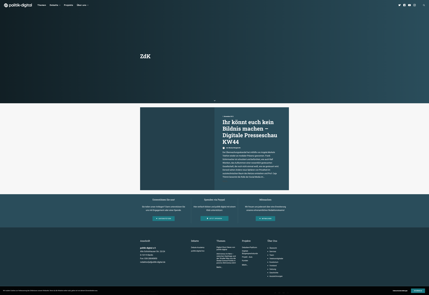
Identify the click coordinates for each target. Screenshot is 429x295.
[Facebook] (405, 5)
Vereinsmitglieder (276, 258)
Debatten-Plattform (249, 247)
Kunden (245, 260)
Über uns (81, 5)
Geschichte (273, 273)
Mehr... (225, 181)
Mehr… (219, 267)
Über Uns (272, 240)
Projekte (68, 5)
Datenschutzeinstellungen (400, 291)
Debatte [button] (54, 5)
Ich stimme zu (418, 291)
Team (271, 255)
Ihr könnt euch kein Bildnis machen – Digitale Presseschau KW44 (250, 131)
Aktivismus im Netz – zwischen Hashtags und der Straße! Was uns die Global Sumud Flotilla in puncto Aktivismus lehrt (226, 258)
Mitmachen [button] (267, 218)
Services (272, 251)
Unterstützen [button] (165, 218)
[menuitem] (42, 5)
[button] (424, 5)
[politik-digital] (18, 5)
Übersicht (273, 248)
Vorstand (273, 266)
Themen (41, 5)
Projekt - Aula (247, 257)
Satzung (272, 269)
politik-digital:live (197, 251)
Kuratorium (273, 262)
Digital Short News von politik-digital (226, 248)
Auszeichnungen (276, 276)
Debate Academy (197, 247)
